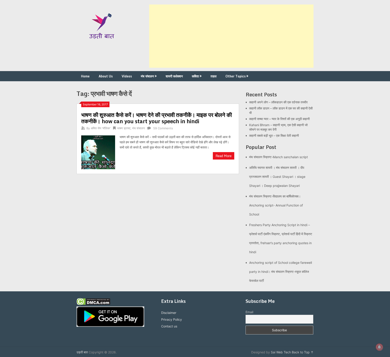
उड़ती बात (82, 352)
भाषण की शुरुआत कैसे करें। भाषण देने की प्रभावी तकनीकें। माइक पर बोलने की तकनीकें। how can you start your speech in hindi (156, 117)
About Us (106, 76)
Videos (127, 76)
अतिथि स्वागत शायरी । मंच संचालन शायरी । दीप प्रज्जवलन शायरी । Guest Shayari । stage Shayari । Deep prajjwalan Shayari (277, 177)
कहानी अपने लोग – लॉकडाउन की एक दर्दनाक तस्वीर (278, 102)
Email (249, 312)
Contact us (169, 326)
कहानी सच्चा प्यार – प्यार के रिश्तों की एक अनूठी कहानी (279, 119)
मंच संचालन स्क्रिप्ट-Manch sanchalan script (278, 157)
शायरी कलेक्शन (174, 76)
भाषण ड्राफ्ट (123, 128)
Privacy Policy (171, 319)
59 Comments (163, 128)
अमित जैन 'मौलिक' (101, 128)
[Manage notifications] (379, 347)
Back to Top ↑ (302, 352)
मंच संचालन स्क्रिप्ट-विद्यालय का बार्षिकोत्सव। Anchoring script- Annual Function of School (276, 205)
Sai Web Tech (281, 352)
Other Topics (235, 76)
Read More (224, 155)
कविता (195, 76)
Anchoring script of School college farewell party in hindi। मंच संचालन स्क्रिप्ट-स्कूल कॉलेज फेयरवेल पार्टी (280, 272)
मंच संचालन (147, 76)
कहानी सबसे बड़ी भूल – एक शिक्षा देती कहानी (274, 135)
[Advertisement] (231, 36)
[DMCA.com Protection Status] (93, 304)
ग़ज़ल (213, 76)
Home (85, 76)
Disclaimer (168, 313)
